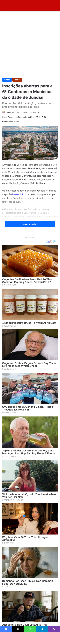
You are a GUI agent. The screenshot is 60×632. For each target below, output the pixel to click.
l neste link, (18, 194)
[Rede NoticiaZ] (13, 5)
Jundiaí (7, 80)
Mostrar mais (29, 224)
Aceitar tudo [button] (27, 625)
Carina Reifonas (12, 112)
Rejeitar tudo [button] (11, 625)
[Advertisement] (30, 46)
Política (17, 80)
